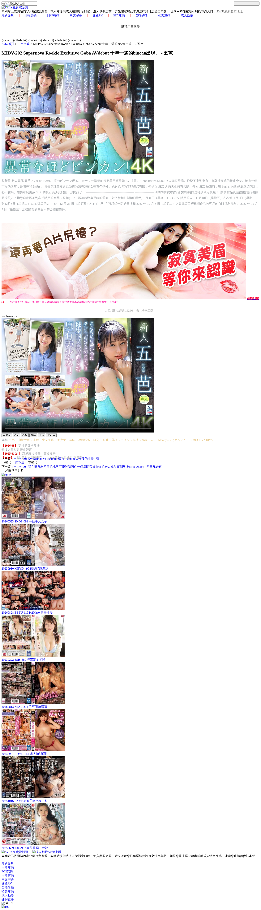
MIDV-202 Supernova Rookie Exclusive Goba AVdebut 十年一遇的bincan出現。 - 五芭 (88, 44)
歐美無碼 (164, 15)
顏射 (105, 439)
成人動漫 (187, 15)
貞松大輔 (24, 439)
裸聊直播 (8, 899)
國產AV (97, 15)
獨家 (145, 439)
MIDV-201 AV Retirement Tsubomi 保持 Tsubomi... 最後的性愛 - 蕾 (56, 458)
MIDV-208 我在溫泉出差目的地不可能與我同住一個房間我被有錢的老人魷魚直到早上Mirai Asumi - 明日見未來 (88, 466)
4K (153, 439)
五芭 (12, 439)
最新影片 (8, 15)
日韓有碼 (53, 15)
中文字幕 (76, 15)
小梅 (36, 439)
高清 (136, 439)
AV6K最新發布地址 (229, 11)
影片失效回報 (145, 310)
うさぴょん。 (180, 439)
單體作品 (84, 439)
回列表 (19, 462)
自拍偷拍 (141, 15)
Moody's (163, 439)
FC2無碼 (119, 15)
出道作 (125, 439)
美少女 (61, 439)
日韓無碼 (30, 15)
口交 (96, 439)
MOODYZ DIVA (203, 439)
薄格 (114, 439)
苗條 (72, 439)
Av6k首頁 (8, 44)
